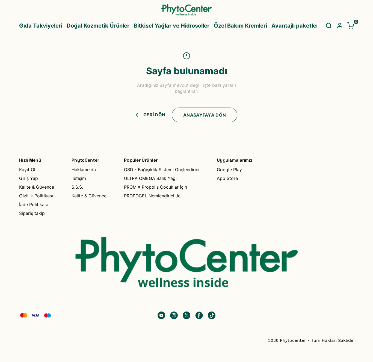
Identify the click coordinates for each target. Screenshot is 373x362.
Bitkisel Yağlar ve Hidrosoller (171, 25)
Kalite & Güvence (36, 187)
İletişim (79, 178)
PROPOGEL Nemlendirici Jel (153, 195)
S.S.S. (77, 187)
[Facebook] (199, 315)
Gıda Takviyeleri (40, 25)
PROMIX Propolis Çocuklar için (155, 187)
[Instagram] (174, 315)
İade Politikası (33, 204)
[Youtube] (161, 315)
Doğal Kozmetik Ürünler (98, 25)
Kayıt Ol (27, 169)
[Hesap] (339, 25)
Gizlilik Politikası (36, 195)
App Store (227, 178)
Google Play (229, 169)
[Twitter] (186, 315)
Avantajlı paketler (294, 25)
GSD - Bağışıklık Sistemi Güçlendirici (161, 169)
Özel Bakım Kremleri (240, 25)
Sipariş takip (32, 213)
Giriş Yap (28, 178)
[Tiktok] (211, 315)
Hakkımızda (84, 169)
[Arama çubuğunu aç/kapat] (328, 25)
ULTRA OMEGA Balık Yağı (150, 178)
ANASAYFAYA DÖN (204, 115)
